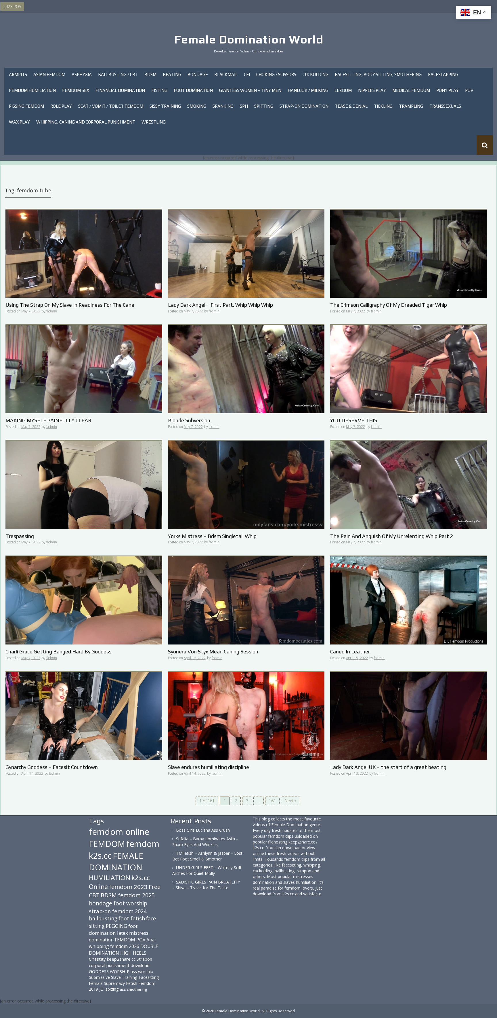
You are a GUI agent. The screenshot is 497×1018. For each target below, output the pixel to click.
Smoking (196, 106)
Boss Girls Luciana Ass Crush (203, 830)
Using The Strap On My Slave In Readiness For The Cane (69, 305)
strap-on (100, 911)
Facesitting (149, 977)
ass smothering (133, 989)
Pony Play (447, 90)
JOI (101, 989)
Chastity (97, 959)
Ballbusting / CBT (118, 74)
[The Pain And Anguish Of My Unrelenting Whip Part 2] (408, 484)
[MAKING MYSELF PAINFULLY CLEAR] (83, 368)
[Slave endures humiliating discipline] (246, 715)
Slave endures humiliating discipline (208, 767)
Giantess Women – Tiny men (250, 90)
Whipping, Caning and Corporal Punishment (85, 122)
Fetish (131, 983)
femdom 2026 (124, 946)
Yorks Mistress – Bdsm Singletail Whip (212, 536)
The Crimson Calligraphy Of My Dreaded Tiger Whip (388, 305)
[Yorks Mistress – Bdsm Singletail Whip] (246, 484)
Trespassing (19, 536)
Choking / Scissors (276, 74)
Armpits (18, 74)
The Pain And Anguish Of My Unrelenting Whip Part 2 (391, 536)
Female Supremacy (107, 983)
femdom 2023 (128, 887)
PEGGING (116, 925)
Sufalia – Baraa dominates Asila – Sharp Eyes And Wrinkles (205, 841)
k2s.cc (140, 877)
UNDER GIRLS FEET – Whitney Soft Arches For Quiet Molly (207, 870)
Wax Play (19, 122)
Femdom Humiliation (32, 90)
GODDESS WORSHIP (109, 971)
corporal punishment (109, 965)
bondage (100, 903)
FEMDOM (107, 843)
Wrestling (154, 122)
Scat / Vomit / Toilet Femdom (110, 106)
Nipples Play (372, 90)
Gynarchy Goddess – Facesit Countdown (51, 767)
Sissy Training (165, 106)
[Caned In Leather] (408, 599)
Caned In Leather (350, 652)
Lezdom (343, 90)
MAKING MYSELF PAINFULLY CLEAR (48, 420)
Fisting (159, 90)
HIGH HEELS (133, 953)
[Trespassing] (83, 484)
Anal (151, 940)
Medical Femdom (411, 90)
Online (98, 887)
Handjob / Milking (308, 90)
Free (154, 887)
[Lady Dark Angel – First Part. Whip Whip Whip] (246, 253)
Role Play (61, 106)
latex (122, 933)
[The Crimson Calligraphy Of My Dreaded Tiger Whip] (408, 253)
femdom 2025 (136, 895)
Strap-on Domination (304, 106)
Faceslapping (443, 74)
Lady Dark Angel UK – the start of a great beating (388, 767)
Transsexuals (445, 106)
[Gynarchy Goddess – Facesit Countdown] (83, 715)
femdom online (119, 831)
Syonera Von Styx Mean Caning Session (213, 652)
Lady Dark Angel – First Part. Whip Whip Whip (220, 305)
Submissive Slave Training (113, 977)
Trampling (411, 106)
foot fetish (131, 918)
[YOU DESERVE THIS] (408, 368)
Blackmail (226, 74)
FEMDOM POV (130, 940)
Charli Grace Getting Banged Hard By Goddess (58, 652)
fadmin (51, 311)
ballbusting (103, 918)
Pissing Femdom (26, 106)
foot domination (113, 929)
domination (101, 940)
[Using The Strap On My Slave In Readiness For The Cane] (83, 253)
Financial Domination (120, 90)
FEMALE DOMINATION (116, 861)
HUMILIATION (109, 877)
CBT (94, 895)
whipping (99, 946)
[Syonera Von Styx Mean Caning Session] (246, 599)
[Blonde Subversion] (246, 368)
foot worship (130, 903)
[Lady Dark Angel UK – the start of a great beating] (408, 715)
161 (272, 800)
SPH (244, 106)
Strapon (144, 959)
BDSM (150, 74)
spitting (112, 989)
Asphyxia (82, 74)
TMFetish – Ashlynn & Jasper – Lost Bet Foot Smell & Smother (207, 856)
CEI (247, 74)
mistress (138, 933)
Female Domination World (248, 39)
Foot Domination (193, 90)
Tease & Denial (351, 106)
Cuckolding (315, 74)
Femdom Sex (75, 90)
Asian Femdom (49, 74)
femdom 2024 (129, 911)
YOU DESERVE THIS (353, 420)
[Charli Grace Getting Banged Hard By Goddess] (83, 599)
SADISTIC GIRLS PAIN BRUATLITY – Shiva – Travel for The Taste (206, 884)
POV (469, 90)
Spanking (223, 106)
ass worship (142, 971)
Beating (172, 74)
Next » (290, 800)
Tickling (383, 106)
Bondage (198, 74)
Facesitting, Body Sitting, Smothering (378, 74)
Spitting (263, 106)
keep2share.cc (121, 959)
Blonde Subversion (189, 420)
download (140, 965)
